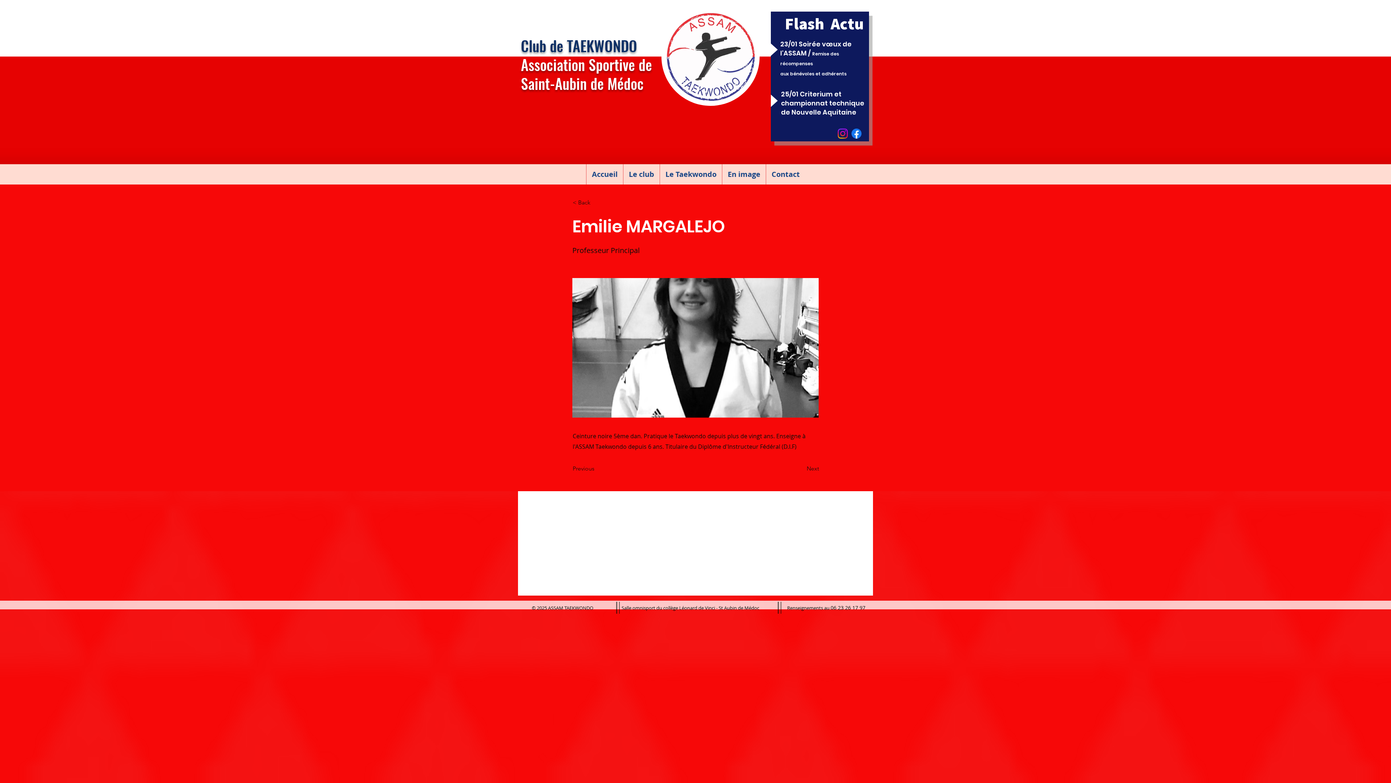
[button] (641, 174)
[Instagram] (842, 133)
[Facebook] (856, 133)
